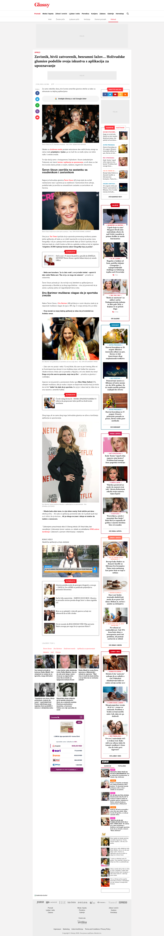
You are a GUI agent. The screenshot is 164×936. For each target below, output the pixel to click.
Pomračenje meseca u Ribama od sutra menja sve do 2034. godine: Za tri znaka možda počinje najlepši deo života (115, 385)
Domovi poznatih (100, 19)
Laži (52, 652)
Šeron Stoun (68, 180)
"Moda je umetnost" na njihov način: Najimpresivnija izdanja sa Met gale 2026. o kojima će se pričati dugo (115, 303)
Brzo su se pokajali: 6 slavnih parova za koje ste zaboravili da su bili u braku (73, 612)
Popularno (122, 766)
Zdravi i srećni (61, 14)
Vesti (49, 19)
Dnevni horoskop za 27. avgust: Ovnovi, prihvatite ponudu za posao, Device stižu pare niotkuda (115, 416)
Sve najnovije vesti (115, 197)
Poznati (37, 14)
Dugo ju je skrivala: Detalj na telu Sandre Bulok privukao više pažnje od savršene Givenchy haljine (110, 137)
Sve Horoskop (115, 427)
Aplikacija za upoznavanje (86, 648)
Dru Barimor (63, 303)
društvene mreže (56, 149)
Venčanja (87, 19)
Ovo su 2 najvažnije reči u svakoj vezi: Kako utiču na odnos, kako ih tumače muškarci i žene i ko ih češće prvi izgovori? (115, 744)
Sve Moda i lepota (115, 531)
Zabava (102, 14)
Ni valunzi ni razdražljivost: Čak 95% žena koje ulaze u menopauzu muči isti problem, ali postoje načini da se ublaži (115, 633)
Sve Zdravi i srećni (115, 645)
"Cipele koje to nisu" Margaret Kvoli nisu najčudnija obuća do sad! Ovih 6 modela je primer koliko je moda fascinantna (115, 233)
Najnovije (107, 766)
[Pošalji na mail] (37, 117)
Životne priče (60, 19)
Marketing (66, 929)
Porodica (85, 14)
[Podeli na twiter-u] (37, 99)
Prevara (58, 652)
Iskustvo (46, 652)
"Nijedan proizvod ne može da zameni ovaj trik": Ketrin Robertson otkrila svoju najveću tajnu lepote (115, 489)
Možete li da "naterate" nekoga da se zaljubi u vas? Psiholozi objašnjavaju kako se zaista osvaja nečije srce (115, 678)
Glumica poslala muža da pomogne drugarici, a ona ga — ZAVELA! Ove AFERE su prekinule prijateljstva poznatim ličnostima (76, 587)
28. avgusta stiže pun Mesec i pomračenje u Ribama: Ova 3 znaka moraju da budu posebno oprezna (110, 189)
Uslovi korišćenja (77, 929)
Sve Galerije (115, 319)
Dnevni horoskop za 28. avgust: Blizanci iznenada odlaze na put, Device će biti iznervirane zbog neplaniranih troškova (109, 150)
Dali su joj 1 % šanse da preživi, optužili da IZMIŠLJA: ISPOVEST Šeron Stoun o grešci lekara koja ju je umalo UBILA (76, 258)
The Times (53, 236)
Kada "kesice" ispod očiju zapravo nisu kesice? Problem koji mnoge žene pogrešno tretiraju (110, 163)
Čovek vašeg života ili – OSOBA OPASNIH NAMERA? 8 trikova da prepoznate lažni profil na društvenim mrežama (76, 401)
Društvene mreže (69, 648)
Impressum (57, 929)
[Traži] (128, 14)
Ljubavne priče (74, 19)
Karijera (94, 14)
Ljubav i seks (74, 14)
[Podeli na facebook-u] (37, 93)
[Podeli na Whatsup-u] (37, 105)
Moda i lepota (48, 14)
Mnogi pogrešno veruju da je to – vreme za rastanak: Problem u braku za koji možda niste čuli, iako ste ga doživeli (115, 710)
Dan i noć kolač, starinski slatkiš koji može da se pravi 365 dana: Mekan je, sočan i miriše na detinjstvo (115, 599)
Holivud (113, 19)
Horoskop (120, 14)
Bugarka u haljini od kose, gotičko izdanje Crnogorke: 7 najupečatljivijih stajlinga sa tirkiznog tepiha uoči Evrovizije (115, 266)
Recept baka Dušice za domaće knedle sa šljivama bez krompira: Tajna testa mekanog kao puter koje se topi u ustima (110, 176)
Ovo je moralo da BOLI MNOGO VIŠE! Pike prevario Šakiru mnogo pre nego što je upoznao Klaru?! (75, 625)
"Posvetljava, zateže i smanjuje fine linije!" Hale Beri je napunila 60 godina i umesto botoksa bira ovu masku (115, 520)
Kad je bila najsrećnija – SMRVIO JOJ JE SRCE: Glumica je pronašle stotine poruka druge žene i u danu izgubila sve (76, 600)
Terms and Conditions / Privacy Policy (97, 929)
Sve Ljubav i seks (115, 756)
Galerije (111, 14)
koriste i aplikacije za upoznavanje (70, 162)
